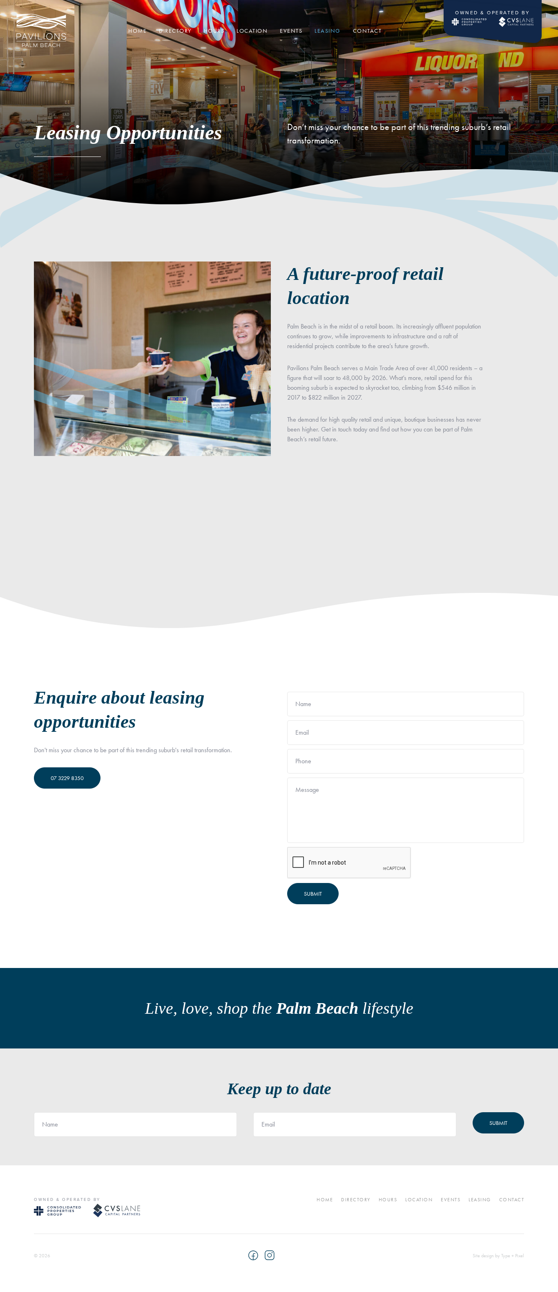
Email (302, 733)
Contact (512, 1199)
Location (419, 1199)
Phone (303, 761)
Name (303, 704)
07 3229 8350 (67, 778)
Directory (356, 1199)
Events (450, 1199)
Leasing (480, 1199)
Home (325, 1199)
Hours (388, 1199)
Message (307, 790)
